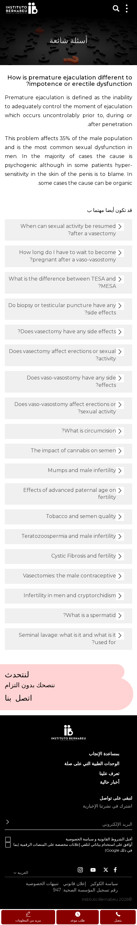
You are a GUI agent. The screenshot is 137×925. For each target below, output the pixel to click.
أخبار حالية (109, 782)
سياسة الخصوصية (80, 839)
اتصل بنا (18, 700)
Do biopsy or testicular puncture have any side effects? (62, 309)
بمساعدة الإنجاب (104, 753)
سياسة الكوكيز (104, 883)
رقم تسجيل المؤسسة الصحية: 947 (85, 890)
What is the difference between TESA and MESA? (62, 282)
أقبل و (99, 839)
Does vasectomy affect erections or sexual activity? (62, 355)
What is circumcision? (88, 431)
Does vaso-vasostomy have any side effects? (71, 381)
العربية (22, 872)
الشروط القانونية (110, 839)
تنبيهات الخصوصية (42, 883)
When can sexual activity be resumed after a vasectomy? (68, 230)
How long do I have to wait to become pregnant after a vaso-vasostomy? (67, 256)
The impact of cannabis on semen (73, 450)
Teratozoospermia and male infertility (68, 536)
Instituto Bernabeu (22, 8)
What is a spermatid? (89, 615)
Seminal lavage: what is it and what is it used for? (67, 638)
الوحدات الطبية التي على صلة (91, 763)
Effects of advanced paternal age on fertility (69, 493)
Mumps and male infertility (82, 470)
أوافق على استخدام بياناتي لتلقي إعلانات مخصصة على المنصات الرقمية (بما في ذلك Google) (72, 847)
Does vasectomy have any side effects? (67, 331)
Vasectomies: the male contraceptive (69, 576)
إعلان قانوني (74, 883)
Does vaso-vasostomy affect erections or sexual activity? (65, 408)
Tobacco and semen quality (81, 516)
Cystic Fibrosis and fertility (83, 556)
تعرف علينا (109, 773)
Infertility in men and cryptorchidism (70, 595)
